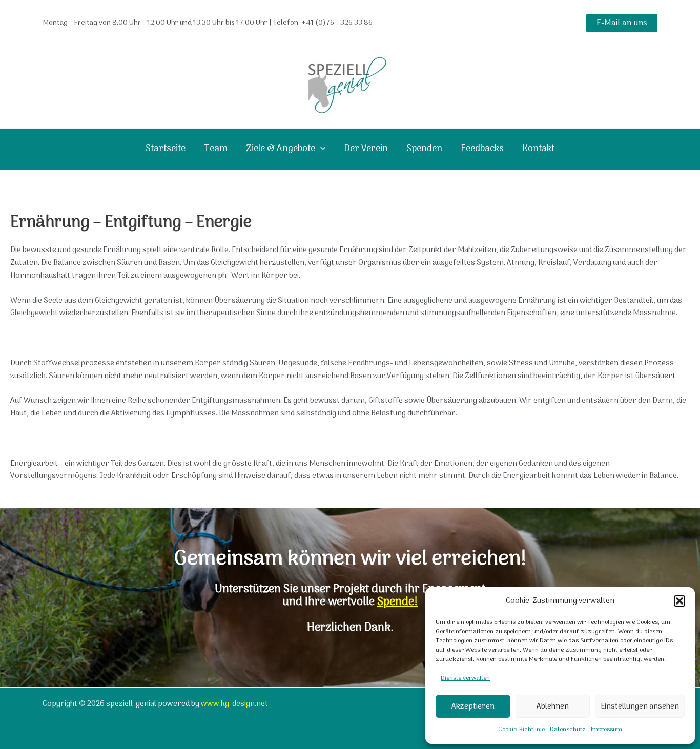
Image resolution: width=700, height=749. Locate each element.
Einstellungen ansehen (640, 706)
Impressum (606, 729)
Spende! (397, 602)
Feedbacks (482, 148)
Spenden (424, 148)
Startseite (166, 148)
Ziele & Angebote (280, 148)
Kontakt (538, 148)
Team (216, 148)
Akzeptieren (473, 706)
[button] (679, 601)
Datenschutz (568, 729)
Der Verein (366, 148)
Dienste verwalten (465, 678)
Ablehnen (553, 706)
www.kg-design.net (234, 704)
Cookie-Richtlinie (521, 729)
